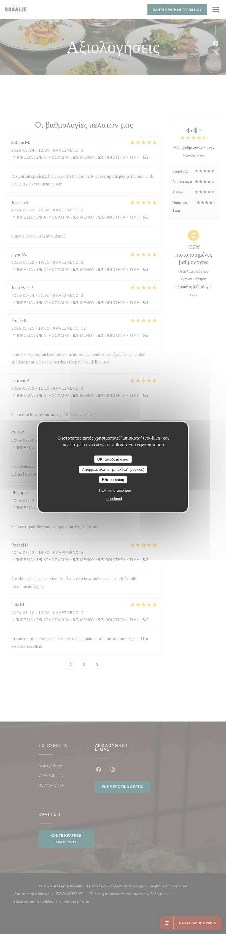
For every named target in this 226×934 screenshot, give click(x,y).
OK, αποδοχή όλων (113, 459)
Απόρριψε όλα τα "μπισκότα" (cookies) (113, 469)
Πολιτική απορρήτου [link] (115, 490)
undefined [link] (114, 499)
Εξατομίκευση (113, 479)
